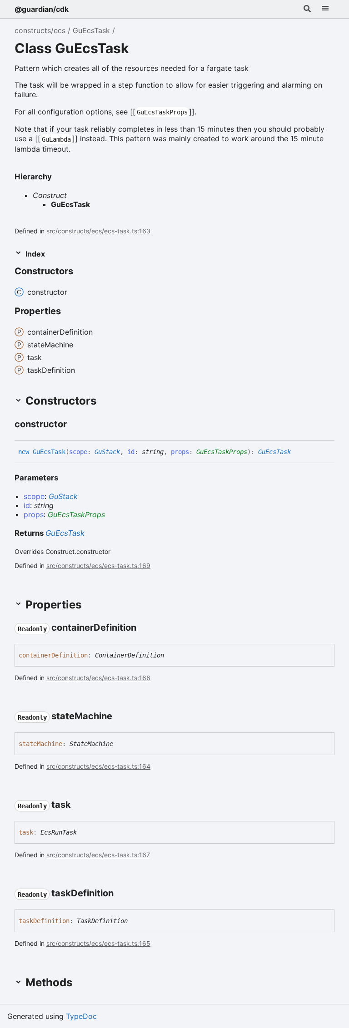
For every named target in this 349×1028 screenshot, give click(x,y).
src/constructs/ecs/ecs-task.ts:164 (98, 766)
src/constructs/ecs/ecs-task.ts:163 (98, 231)
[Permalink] (81, 272)
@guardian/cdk (42, 9)
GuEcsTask (91, 30)
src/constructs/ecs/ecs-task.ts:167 (98, 855)
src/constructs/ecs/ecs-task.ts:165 (98, 943)
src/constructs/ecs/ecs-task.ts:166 (98, 678)
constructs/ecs (40, 30)
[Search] (307, 9)
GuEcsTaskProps (221, 451)
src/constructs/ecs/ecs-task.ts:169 (98, 565)
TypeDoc (81, 1016)
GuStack (107, 451)
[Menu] (325, 9)
